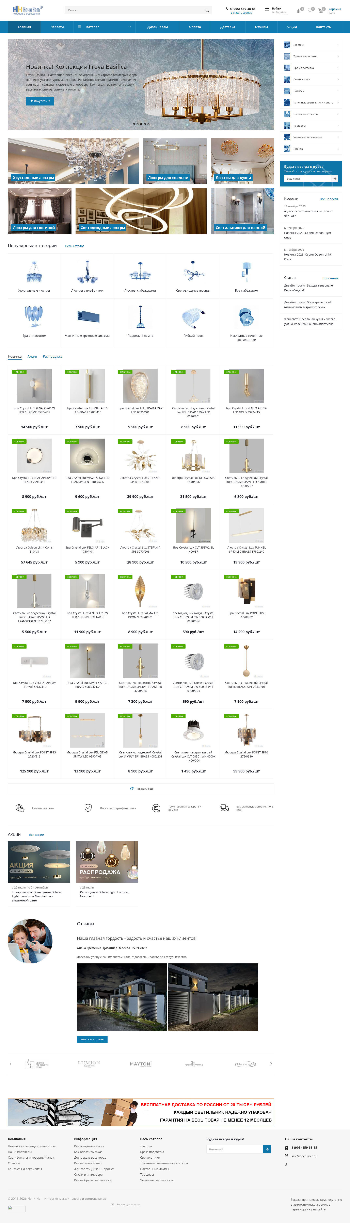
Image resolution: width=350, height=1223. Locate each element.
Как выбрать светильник (92, 1180)
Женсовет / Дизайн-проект (94, 1169)
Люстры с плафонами (87, 290)
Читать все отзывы (92, 1039)
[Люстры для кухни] (242, 161)
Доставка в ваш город (90, 1157)
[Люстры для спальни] (175, 161)
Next (271, 1064)
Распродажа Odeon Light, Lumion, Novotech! (104, 894)
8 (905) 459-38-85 (243, 9)
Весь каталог (74, 246)
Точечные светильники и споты (164, 1163)
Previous (11, 1064)
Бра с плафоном (34, 335)
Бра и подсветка (152, 1152)
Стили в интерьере (88, 1174)
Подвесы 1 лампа (140, 335)
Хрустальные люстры (34, 290)
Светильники (150, 1157)
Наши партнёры (20, 1152)
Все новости (329, 199)
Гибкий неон (193, 335)
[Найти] (207, 10)
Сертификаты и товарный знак (31, 1157)
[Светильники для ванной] (242, 211)
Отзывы (14, 1163)
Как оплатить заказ (88, 1152)
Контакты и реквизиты (25, 1169)
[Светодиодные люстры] (141, 211)
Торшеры (147, 1174)
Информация (85, 1139)
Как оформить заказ (89, 1146)
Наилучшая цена (43, 808)
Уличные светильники (157, 1180)
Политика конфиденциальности (32, 1146)
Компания (17, 1139)
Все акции (36, 835)
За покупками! (100, 104)
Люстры (146, 1146)
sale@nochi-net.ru (304, 1156)
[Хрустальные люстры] (73, 161)
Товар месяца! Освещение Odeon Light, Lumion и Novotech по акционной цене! (36, 896)
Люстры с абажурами (140, 290)
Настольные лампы (154, 1169)
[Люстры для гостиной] (39, 211)
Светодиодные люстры (193, 290)
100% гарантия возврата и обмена (184, 808)
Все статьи (330, 278)
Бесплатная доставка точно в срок (254, 808)
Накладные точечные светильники (246, 337)
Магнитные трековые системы (87, 335)
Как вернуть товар (87, 1163)
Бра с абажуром (246, 290)
